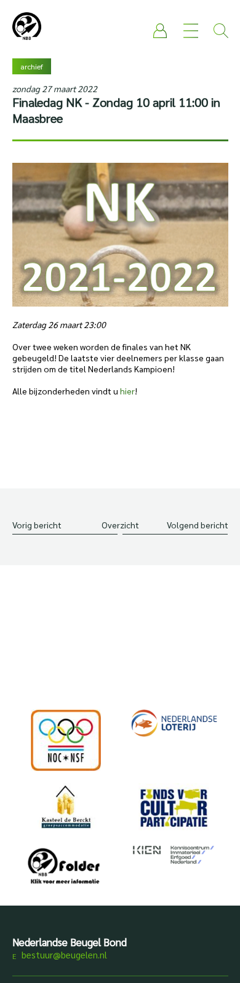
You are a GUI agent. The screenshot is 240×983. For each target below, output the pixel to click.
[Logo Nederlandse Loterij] (174, 723)
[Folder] (66, 868)
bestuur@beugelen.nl (64, 954)
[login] (160, 30)
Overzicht (120, 524)
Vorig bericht (37, 524)
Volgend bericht (197, 524)
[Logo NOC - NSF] (66, 740)
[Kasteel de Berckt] (66, 806)
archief (31, 66)
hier (127, 390)
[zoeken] (221, 30)
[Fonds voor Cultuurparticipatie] (174, 807)
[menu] (190, 30)
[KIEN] (174, 854)
